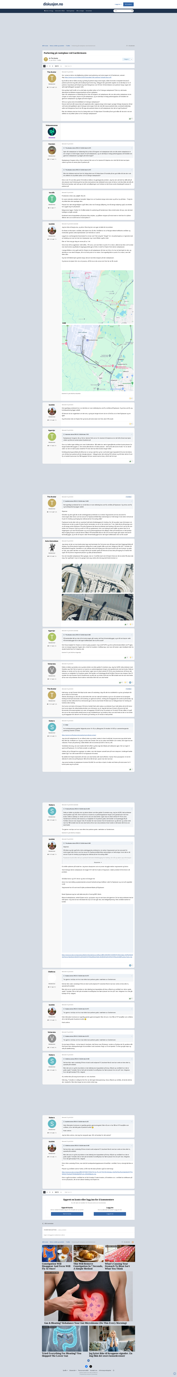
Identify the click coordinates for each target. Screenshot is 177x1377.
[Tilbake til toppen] (88, 1361)
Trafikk (59, 60)
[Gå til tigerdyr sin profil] (52, 436)
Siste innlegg (49, 10)
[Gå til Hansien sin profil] (52, 150)
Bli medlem (128, 4)
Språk (65, 1370)
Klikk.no (95, 1372)
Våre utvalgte (80, 10)
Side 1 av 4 (68, 66)
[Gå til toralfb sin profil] (52, 199)
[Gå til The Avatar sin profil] (46, 59)
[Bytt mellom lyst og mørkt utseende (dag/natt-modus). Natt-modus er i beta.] (113, 1370)
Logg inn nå (110, 1214)
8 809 (51, 556)
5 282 (51, 239)
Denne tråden (125, 10)
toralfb (51, 193)
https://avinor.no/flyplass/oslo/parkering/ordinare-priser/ (79, 735)
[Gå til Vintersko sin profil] (52, 670)
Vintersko (52, 664)
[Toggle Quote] (64, 148)
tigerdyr (51, 430)
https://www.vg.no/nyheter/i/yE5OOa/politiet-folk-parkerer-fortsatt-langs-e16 (88, 77)
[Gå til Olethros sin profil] (52, 978)
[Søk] (132, 10)
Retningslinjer (70, 10)
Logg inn (118, 4)
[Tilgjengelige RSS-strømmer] (133, 1242)
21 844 (50, 87)
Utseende (72, 1370)
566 (50, 987)
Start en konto (67, 1214)
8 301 (50, 159)
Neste (57, 66)
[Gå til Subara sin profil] (52, 727)
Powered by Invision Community (88, 1374)
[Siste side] (61, 66)
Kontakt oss (93, 1370)
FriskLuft (68, 809)
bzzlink (52, 224)
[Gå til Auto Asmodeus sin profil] (52, 547)
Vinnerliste (89, 10)
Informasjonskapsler (105, 1370)
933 (50, 208)
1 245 (50, 679)
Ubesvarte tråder (60, 10)
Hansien (51, 144)
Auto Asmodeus (51, 541)
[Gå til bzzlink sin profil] (52, 230)
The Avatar (54, 58)
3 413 (50, 445)
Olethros (51, 972)
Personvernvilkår (83, 1370)
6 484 (51, 736)
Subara (52, 721)
